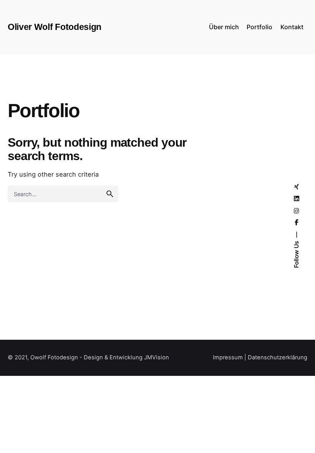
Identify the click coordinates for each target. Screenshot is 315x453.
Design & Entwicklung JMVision (126, 357)
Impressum (228, 357)
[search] (109, 193)
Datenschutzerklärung (277, 357)
